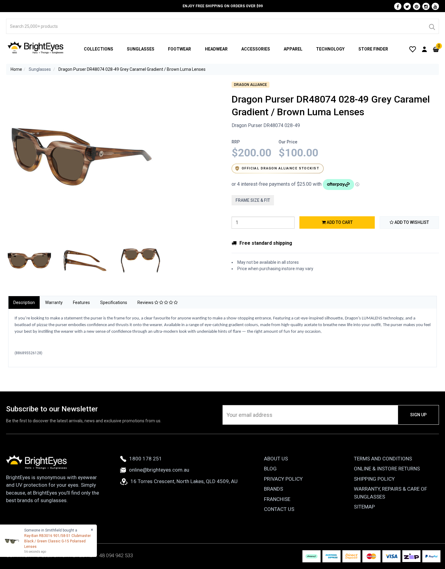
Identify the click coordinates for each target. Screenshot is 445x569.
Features (81, 302)
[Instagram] (426, 6)
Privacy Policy (283, 479)
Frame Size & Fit (253, 200)
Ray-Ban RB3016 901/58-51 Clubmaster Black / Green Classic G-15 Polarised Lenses (57, 541)
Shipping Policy (374, 479)
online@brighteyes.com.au (159, 470)
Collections (98, 49)
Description (24, 302)
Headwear (216, 49)
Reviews (145, 302)
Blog (270, 469)
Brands (273, 489)
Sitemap (364, 507)
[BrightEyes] (35, 47)
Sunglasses (140, 49)
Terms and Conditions (383, 459)
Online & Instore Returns (387, 469)
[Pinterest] (416, 6)
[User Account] (424, 49)
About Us (276, 459)
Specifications (113, 302)
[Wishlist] (412, 49)
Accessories (255, 49)
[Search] (431, 26)
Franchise (277, 499)
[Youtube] (435, 6)
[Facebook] (397, 6)
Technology (330, 49)
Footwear (179, 49)
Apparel (293, 49)
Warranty (54, 302)
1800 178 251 (145, 459)
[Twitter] (407, 6)
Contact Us (279, 509)
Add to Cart (339, 222)
